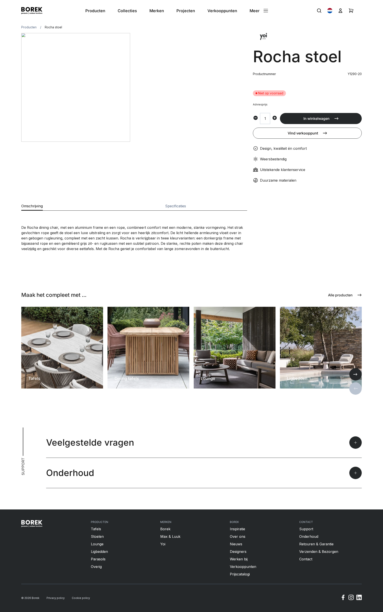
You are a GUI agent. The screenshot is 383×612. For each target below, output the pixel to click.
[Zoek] (319, 10)
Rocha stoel (53, 27)
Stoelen (97, 536)
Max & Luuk (170, 536)
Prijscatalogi (240, 574)
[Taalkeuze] (329, 10)
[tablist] (134, 207)
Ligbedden (99, 551)
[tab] (32, 207)
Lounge (97, 544)
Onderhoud (308, 536)
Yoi (162, 544)
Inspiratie (237, 529)
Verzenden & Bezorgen (318, 551)
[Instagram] (351, 598)
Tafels (96, 529)
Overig (96, 566)
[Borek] (31, 523)
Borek (165, 529)
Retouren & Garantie (316, 544)
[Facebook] (343, 598)
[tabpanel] (134, 231)
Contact (305, 559)
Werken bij (239, 559)
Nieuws (236, 544)
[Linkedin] (359, 598)
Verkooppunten (243, 566)
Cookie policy (81, 598)
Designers (238, 551)
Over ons (237, 536)
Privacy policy (56, 598)
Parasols (98, 559)
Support (306, 529)
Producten (29, 27)
